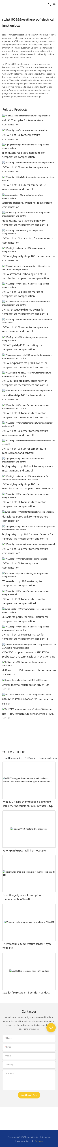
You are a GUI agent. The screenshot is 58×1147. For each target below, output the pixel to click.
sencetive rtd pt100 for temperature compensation (23, 397)
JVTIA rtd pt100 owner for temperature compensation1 (25, 551)
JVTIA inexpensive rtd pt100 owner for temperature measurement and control (25, 365)
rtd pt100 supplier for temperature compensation (22, 122)
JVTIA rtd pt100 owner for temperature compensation (25, 169)
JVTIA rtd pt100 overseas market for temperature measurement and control (25, 637)
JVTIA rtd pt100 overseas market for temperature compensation (23, 294)
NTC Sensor (30, 758)
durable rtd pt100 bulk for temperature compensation (25, 519)
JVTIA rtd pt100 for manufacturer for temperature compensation (24, 504)
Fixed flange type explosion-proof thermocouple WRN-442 (22, 897)
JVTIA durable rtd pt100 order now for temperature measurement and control (25, 383)
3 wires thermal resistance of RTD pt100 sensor (25, 687)
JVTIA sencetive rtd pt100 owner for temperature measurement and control (25, 312)
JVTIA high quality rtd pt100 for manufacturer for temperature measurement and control (29, 487)
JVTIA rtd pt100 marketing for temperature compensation (27, 240)
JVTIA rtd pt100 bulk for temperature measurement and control (24, 187)
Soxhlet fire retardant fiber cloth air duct (26, 992)
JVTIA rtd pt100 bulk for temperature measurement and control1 (24, 451)
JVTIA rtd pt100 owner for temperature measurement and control (25, 329)
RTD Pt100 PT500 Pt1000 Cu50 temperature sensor (27, 701)
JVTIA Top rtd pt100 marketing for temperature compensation (22, 347)
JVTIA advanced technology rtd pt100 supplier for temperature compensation (25, 276)
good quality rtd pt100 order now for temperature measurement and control (25, 223)
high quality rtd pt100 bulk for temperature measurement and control (27, 468)
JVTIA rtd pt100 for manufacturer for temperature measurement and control (25, 415)
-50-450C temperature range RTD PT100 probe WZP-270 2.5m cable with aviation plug (28, 654)
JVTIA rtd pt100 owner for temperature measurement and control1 (25, 433)
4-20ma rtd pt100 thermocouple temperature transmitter (29, 672)
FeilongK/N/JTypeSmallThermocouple (24, 850)
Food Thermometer (13, 758)
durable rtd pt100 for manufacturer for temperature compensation (25, 619)
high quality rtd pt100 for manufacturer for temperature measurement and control (27, 536)
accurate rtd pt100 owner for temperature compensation (27, 205)
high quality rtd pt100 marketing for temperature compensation (23, 155)
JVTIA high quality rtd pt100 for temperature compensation (28, 258)
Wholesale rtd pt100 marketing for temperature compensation (22, 583)
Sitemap (39, 1141)
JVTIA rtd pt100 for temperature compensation (21, 137)
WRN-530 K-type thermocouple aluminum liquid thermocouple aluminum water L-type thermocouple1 (28, 804)
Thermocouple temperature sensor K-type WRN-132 (27, 946)
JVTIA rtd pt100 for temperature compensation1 (21, 565)
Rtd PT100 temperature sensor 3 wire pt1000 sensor (28, 716)
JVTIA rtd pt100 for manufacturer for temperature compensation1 (24, 601)
